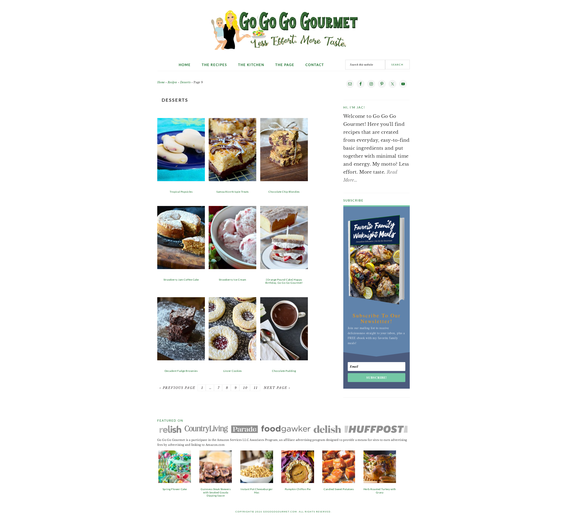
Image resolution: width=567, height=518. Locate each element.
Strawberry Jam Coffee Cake (181, 279)
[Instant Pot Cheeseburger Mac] (256, 481)
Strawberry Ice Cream (232, 279)
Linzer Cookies (232, 370)
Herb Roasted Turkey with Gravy (379, 490)
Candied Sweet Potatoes (339, 489)
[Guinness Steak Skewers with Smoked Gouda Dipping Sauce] (215, 481)
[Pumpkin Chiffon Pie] (297, 481)
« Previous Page (177, 388)
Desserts (185, 82)
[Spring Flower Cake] (174, 481)
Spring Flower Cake (175, 489)
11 (255, 388)
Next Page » (276, 388)
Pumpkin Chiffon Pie (298, 489)
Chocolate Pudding (284, 370)
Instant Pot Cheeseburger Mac (257, 490)
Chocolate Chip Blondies (284, 191)
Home (161, 82)
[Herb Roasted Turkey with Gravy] (379, 481)
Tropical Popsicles (181, 191)
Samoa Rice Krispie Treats (232, 191)
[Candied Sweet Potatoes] (338, 481)
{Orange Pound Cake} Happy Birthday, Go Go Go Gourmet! (284, 281)
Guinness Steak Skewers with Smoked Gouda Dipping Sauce (216, 492)
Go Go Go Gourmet (283, 28)
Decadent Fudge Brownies (181, 370)
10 (245, 388)
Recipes (172, 82)
